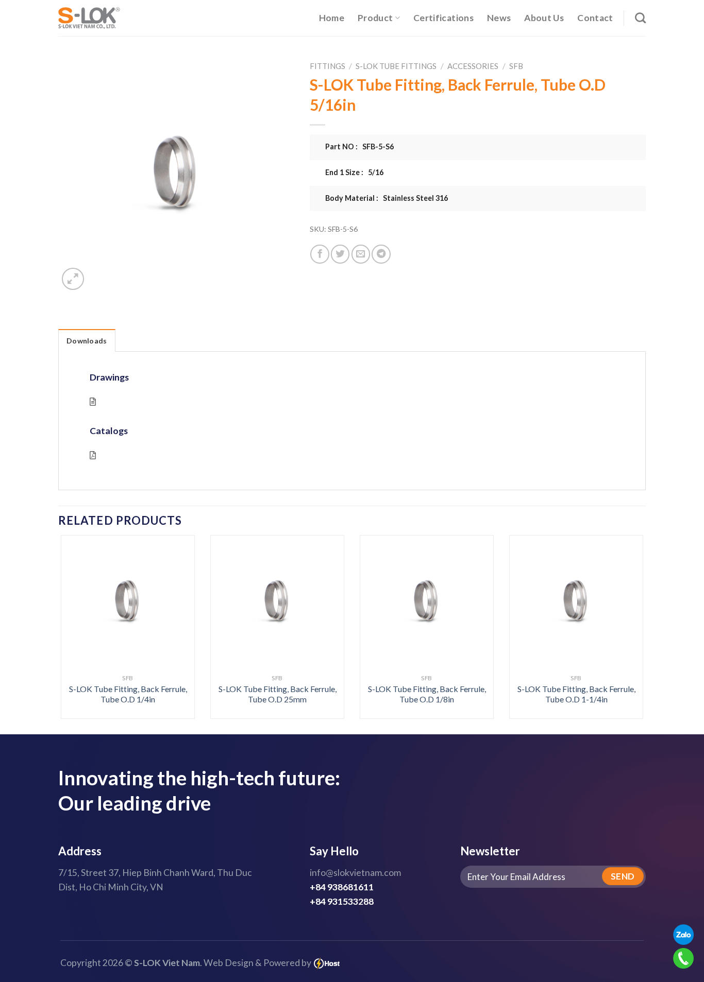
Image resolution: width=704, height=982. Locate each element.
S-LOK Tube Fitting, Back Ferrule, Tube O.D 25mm (278, 694)
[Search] (640, 17)
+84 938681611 (342, 887)
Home (331, 17)
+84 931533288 (342, 901)
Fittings (327, 66)
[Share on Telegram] (381, 254)
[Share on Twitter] (340, 254)
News (499, 17)
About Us (544, 17)
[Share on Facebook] (319, 254)
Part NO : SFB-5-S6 (359, 146)
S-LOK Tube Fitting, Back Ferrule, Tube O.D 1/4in (128, 694)
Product (375, 17)
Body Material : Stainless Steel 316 (386, 198)
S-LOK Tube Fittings (396, 66)
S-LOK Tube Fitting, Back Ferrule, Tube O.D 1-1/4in (576, 694)
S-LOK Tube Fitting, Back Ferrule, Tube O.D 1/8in (427, 694)
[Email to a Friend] (360, 254)
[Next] (626, 604)
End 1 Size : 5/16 (354, 172)
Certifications (443, 17)
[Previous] (78, 604)
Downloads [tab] (86, 340)
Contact (595, 17)
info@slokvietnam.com (355, 872)
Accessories (472, 66)
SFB (516, 66)
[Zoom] (73, 279)
